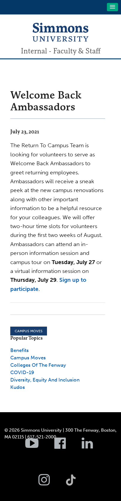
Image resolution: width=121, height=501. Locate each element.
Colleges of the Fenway (38, 365)
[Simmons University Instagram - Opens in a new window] (51, 483)
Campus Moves (29, 331)
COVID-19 (22, 372)
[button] (112, 7)
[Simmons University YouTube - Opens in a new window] (39, 446)
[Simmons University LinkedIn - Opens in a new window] (95, 446)
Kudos (17, 387)
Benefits (19, 350)
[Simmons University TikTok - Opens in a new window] (80, 467)
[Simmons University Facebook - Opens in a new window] (67, 446)
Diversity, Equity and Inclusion (45, 380)
